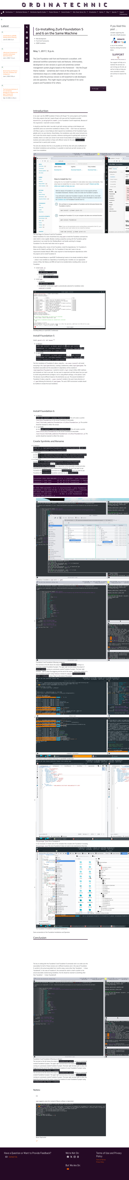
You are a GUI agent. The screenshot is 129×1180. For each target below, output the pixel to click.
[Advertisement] (60, 96)
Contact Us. (13, 1157)
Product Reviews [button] (54, 12)
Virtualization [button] (93, 12)
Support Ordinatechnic (123, 13)
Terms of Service (101, 1160)
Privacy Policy (100, 1162)
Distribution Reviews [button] (22, 12)
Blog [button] (107, 12)
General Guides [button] (65, 12)
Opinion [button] (101, 12)
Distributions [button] (9, 12)
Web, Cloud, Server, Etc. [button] (79, 12)
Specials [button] (114, 12)
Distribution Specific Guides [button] (38, 12)
